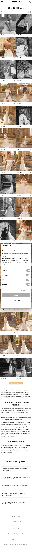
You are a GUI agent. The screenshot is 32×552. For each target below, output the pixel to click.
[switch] (28, 275)
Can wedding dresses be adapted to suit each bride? (13, 494)
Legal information (18, 544)
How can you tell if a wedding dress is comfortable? (14, 486)
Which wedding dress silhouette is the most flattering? (15, 477)
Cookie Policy (16, 546)
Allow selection (16, 300)
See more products (16, 383)
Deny (16, 305)
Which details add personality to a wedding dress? (13, 502)
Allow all (16, 295)
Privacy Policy (25, 544)
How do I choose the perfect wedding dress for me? (14, 469)
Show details (24, 290)
